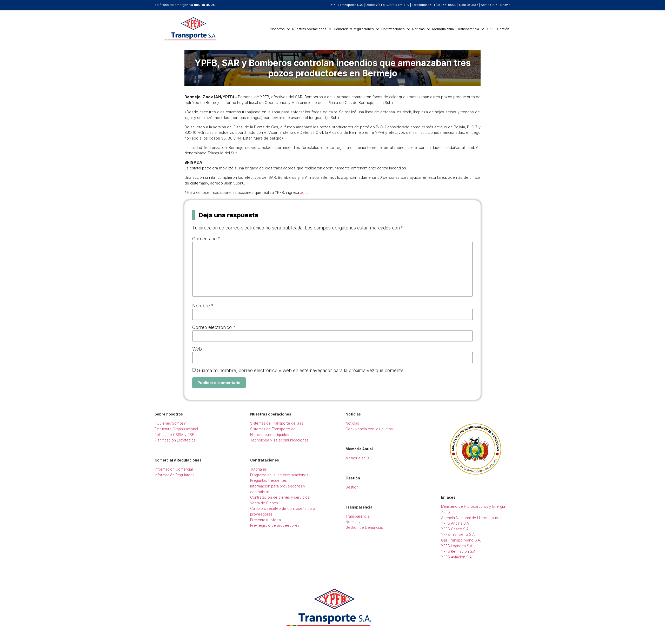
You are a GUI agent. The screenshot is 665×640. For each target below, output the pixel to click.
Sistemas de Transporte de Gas (276, 423)
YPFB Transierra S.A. (458, 534)
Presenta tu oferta (265, 520)
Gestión (503, 29)
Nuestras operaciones (309, 29)
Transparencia (468, 29)
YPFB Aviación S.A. (457, 557)
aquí (303, 192)
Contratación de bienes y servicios (279, 497)
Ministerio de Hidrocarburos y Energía (473, 506)
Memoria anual (443, 29)
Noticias (418, 29)
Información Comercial (174, 469)
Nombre (203, 305)
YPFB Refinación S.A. (458, 551)
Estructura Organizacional (176, 429)
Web (197, 349)
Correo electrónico (213, 327)
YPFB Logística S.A (456, 546)
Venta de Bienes (264, 503)
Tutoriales (258, 469)
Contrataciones (393, 29)
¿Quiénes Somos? (170, 423)
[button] (280, 29)
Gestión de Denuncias (364, 527)
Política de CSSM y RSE (174, 435)
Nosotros (277, 29)
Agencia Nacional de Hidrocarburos (471, 518)
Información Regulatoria (175, 475)
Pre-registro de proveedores (274, 525)
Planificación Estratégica (175, 440)
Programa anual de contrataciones (279, 475)
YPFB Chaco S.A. (455, 529)
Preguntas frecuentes (268, 480)
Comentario (206, 238)
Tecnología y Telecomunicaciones (279, 440)
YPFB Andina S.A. (455, 523)
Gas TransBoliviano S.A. (461, 540)
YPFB (491, 29)
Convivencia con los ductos (369, 429)
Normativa (354, 522)
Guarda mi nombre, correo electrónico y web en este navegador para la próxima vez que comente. (301, 370)
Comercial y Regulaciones (354, 29)
